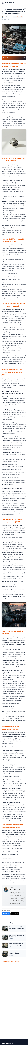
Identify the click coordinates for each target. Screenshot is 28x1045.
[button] (25, 3)
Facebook (6, 913)
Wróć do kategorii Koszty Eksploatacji (11, 961)
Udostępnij (15, 913)
